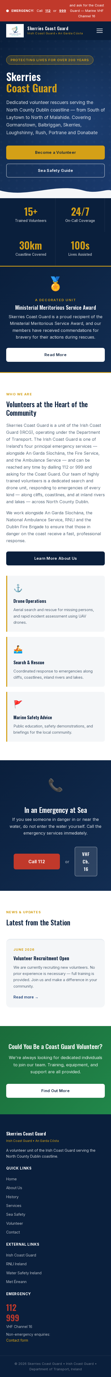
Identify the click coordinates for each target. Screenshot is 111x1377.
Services (13, 1205)
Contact (13, 1232)
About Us (14, 1188)
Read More (55, 355)
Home (11, 1179)
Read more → (25, 997)
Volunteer (14, 1223)
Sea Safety (15, 1214)
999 (62, 11)
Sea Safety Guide (55, 170)
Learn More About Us (55, 558)
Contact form (17, 1340)
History (12, 1197)
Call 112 (36, 861)
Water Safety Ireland (24, 1273)
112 (48, 11)
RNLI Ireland (16, 1264)
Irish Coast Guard (21, 1255)
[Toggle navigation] (99, 31)
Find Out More (55, 1090)
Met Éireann (16, 1281)
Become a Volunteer (55, 152)
